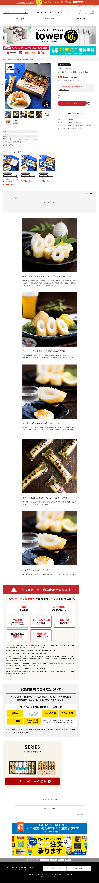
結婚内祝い (61, 860)
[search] (26, 12)
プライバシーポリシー (44, 874)
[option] (28, 86)
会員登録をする (79, 868)
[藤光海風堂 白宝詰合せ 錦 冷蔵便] (29, 163)
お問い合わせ (87, 6)
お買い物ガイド (32, 874)
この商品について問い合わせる (75, 113)
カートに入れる (73, 103)
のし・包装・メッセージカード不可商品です (70, 86)
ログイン (81, 13)
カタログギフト (44, 860)
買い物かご (92, 13)
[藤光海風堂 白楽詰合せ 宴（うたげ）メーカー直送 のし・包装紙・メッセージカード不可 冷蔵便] (11, 163)
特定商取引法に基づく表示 (58, 874)
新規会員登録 (95, 6)
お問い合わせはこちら (54, 868)
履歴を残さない (80, 814)
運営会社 (69, 874)
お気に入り (86, 13)
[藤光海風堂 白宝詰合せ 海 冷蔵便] (47, 163)
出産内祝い (53, 860)
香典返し (68, 860)
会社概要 (80, 6)
